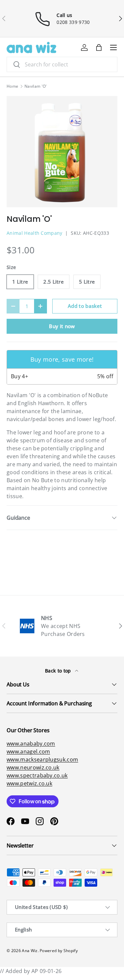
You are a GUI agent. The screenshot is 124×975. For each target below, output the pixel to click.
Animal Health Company (34, 233)
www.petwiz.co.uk (29, 783)
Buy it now (62, 326)
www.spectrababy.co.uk (37, 775)
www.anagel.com (28, 751)
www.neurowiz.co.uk (33, 767)
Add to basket (85, 306)
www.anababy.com (31, 743)
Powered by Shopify (59, 950)
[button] (99, 47)
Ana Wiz (29, 950)
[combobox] (62, 64)
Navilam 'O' (35, 86)
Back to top (58, 670)
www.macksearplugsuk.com (42, 759)
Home (12, 86)
